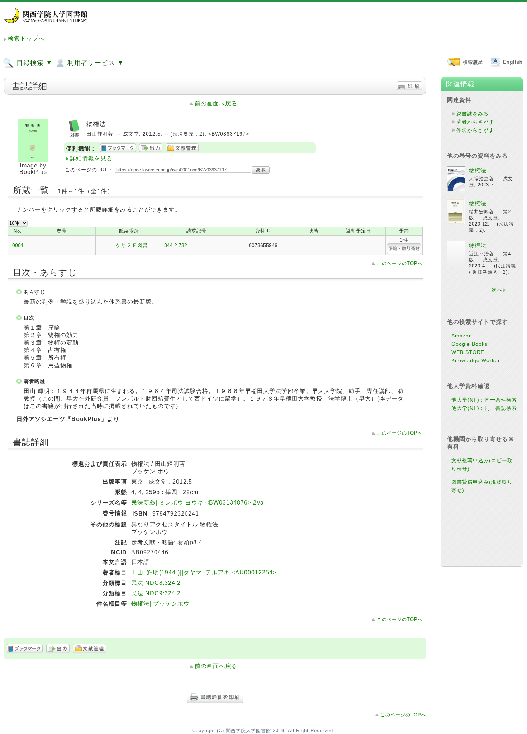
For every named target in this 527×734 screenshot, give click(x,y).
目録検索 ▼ (33, 62)
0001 (18, 245)
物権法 (477, 170)
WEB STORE (467, 352)
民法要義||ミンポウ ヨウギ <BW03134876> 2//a (197, 502)
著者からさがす (475, 122)
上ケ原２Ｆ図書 (129, 245)
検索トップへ (26, 38)
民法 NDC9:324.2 (156, 593)
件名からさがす (475, 130)
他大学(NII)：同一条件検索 (484, 400)
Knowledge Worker (475, 360)
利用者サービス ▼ (94, 62)
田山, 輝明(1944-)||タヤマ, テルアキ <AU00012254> (203, 572)
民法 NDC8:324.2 (156, 583)
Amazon (461, 335)
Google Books (469, 344)
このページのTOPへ (400, 263)
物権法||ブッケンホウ (160, 604)
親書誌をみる (472, 114)
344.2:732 (175, 245)
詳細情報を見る (91, 158)
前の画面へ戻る (216, 103)
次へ (497, 290)
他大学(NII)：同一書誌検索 (484, 408)
